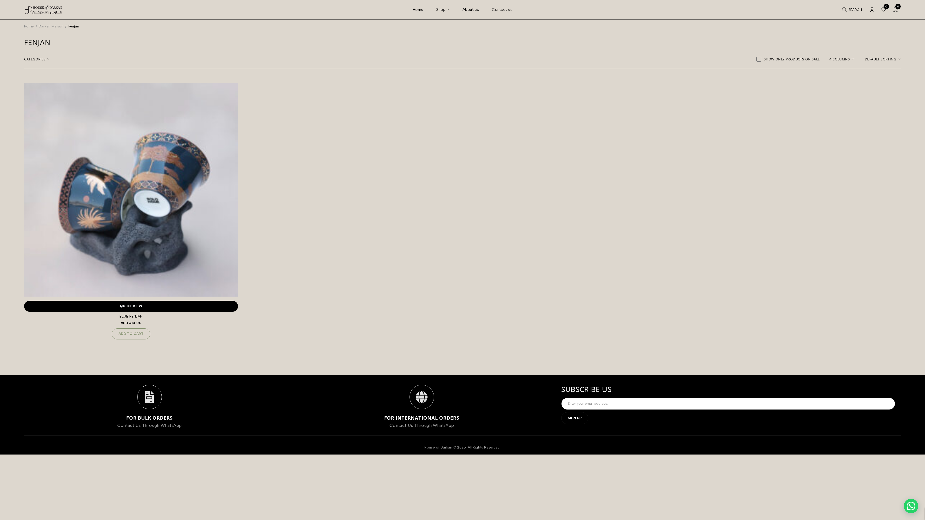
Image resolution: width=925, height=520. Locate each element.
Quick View (131, 306)
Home (29, 26)
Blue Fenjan (130, 316)
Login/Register (872, 10)
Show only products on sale (792, 59)
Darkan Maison (51, 26)
